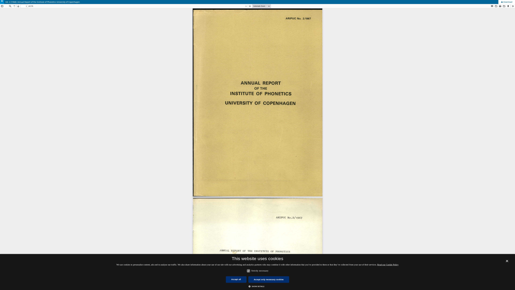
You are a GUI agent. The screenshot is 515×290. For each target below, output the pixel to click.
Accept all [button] (236, 279)
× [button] (507, 262)
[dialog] (257, 272)
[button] (257, 286)
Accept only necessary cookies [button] (269, 279)
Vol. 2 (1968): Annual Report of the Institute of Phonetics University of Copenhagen (42, 2)
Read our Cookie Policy (388, 265)
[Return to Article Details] (2, 2)
